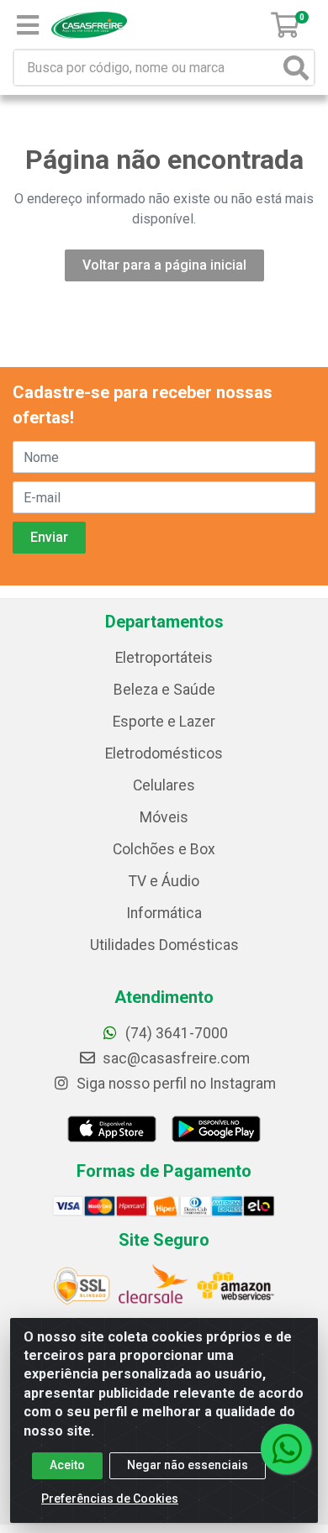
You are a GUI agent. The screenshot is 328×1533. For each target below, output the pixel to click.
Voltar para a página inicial (164, 265)
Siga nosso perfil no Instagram (174, 1083)
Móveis (164, 817)
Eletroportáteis (164, 657)
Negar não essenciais (187, 1465)
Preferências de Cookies (109, 1498)
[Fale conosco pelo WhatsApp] (286, 1449)
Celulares (164, 785)
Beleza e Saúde (164, 689)
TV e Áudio (164, 881)
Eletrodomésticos (164, 753)
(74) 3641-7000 (175, 1033)
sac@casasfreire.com (176, 1058)
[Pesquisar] (296, 67)
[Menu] (28, 25)
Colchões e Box (164, 849)
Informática (164, 913)
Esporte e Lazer (164, 721)
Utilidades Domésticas (164, 945)
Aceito (67, 1465)
